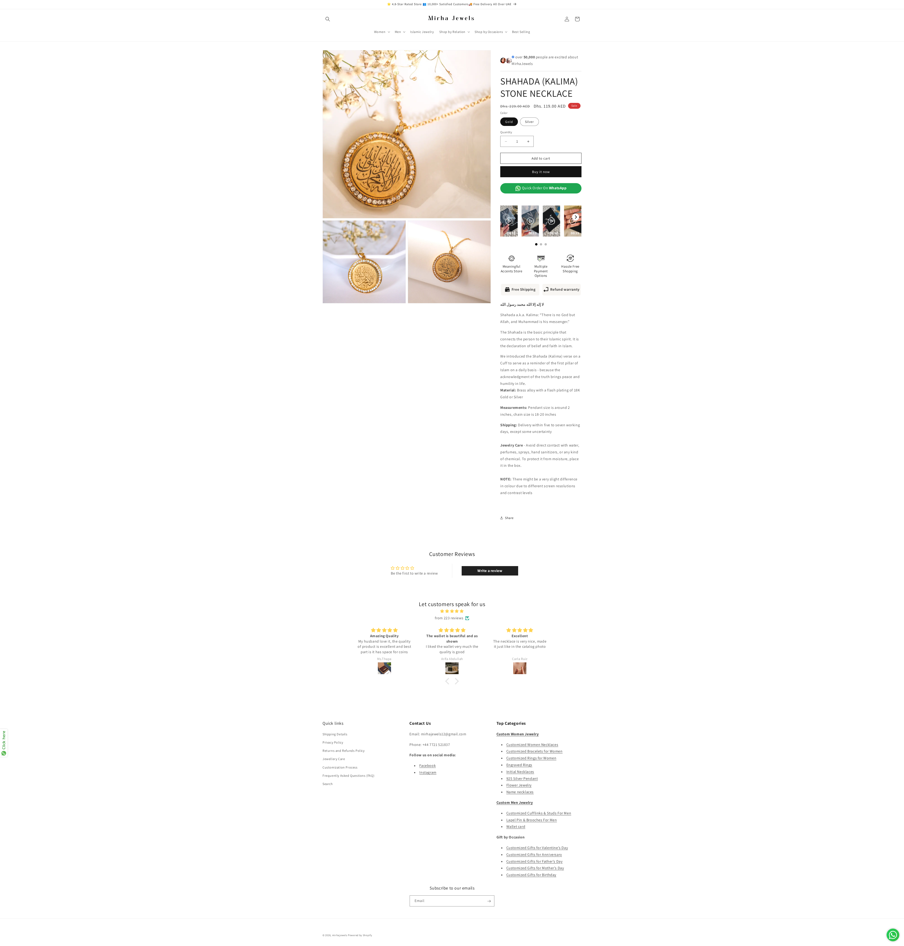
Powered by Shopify (360, 935)
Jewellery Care (334, 759)
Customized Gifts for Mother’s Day (535, 867)
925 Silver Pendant (522, 778)
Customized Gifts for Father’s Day (534, 861)
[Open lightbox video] (509, 221)
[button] (328, 19)
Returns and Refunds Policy (344, 750)
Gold (509, 122)
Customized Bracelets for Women (534, 751)
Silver (529, 122)
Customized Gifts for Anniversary (534, 854)
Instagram (427, 772)
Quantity (506, 132)
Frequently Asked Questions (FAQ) (348, 775)
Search (328, 783)
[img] (452, 611)
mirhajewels (339, 935)
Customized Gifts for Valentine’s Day (537, 847)
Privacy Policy (333, 742)
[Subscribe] (489, 901)
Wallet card (515, 826)
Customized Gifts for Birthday (531, 874)
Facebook (427, 765)
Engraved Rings (519, 764)
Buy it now (541, 171)
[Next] (575, 217)
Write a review (489, 570)
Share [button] (509, 518)
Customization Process (340, 767)
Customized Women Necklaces (532, 744)
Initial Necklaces (520, 771)
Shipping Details (335, 734)
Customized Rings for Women (531, 757)
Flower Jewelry (519, 785)
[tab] (540, 344)
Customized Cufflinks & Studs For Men (538, 812)
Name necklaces (520, 791)
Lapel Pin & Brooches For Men (531, 819)
